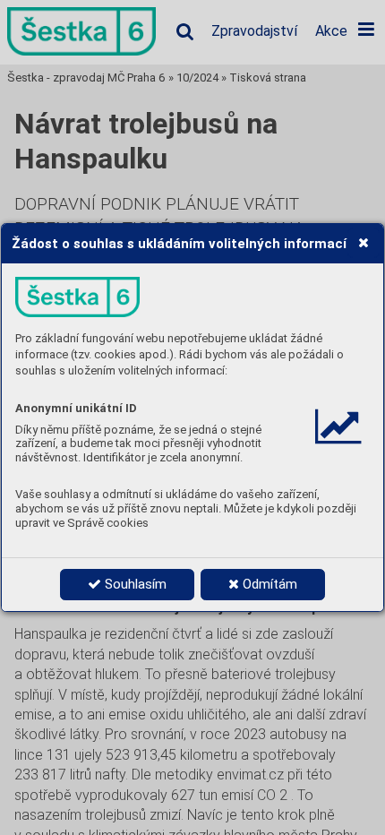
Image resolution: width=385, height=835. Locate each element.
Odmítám (268, 584)
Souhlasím (134, 584)
